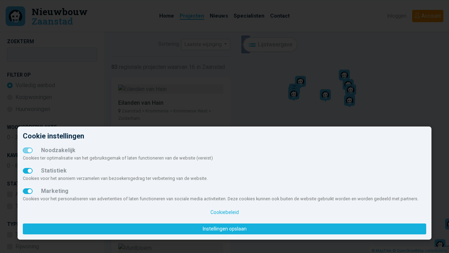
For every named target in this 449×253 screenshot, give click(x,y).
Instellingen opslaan (225, 229)
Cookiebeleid (224, 212)
